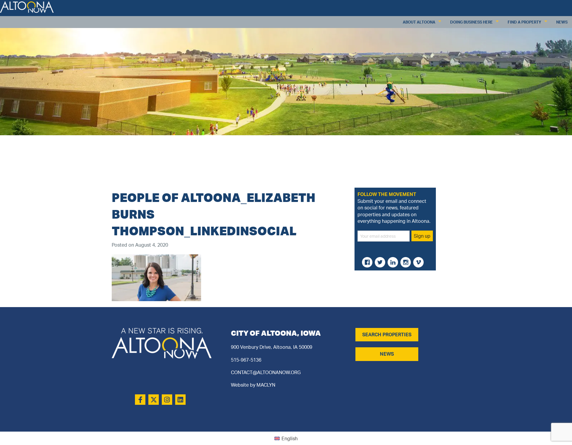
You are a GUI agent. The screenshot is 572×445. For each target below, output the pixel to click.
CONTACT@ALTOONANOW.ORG (266, 372)
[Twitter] (153, 399)
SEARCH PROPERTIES (386, 334)
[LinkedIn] (180, 399)
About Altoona (419, 22)
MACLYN (266, 385)
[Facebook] (140, 399)
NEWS (387, 354)
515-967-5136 (246, 360)
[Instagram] (167, 399)
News (562, 22)
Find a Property (524, 22)
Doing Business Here (471, 22)
